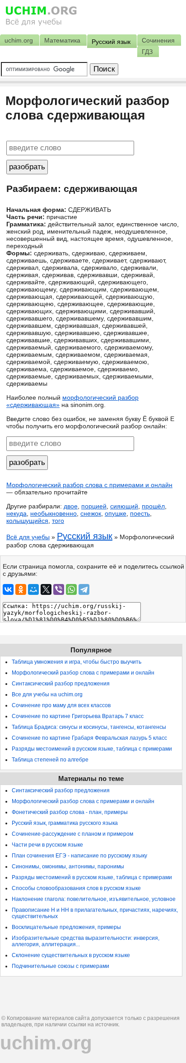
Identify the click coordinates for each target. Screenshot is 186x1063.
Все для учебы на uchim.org (47, 694)
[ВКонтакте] (8, 589)
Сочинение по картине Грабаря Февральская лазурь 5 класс (89, 738)
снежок (90, 513)
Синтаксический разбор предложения (61, 683)
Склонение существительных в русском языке (71, 955)
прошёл (153, 506)
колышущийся (27, 520)
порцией (94, 506)
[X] (46, 589)
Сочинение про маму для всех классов (61, 705)
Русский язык (84, 536)
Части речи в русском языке (47, 845)
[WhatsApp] (71, 589)
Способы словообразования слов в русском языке (76, 888)
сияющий (124, 506)
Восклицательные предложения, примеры (66, 927)
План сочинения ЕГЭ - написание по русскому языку (79, 855)
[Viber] (58, 589)
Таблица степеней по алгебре (50, 760)
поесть (140, 513)
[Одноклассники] (20, 589)
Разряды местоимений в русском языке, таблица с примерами (92, 749)
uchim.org (46, 1042)
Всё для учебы (28, 537)
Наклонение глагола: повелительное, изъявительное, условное (94, 899)
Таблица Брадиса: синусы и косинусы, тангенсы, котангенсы (89, 727)
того (58, 520)
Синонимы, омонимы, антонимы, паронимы (68, 866)
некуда (16, 513)
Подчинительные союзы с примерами (60, 966)
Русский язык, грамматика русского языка (65, 823)
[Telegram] (84, 589)
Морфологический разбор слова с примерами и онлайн (89, 484)
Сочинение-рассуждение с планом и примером (72, 834)
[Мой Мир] (33, 589)
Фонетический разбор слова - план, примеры (70, 812)
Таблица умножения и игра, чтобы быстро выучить (76, 662)
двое (71, 506)
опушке (115, 513)
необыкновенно (53, 513)
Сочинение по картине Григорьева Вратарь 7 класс (78, 716)
